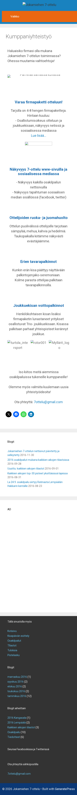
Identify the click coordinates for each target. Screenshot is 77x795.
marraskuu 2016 (17, 676)
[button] (11, 350)
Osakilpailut (14, 640)
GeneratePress (65, 789)
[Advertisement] (38, 563)
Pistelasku (13, 655)
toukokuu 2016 (16, 691)
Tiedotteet (13, 737)
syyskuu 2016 (15, 681)
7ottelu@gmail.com (48, 402)
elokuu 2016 (14, 686)
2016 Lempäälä (16, 722)
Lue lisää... (38, 135)
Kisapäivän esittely (18, 635)
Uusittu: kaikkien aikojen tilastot (25, 468)
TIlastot (11, 645)
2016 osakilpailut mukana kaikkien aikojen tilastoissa (38, 459)
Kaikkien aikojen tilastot (21, 727)
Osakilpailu (13, 732)
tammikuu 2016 (16, 696)
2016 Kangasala (16, 717)
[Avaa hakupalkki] (73, 14)
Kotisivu (12, 631)
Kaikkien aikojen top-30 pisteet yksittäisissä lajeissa (37, 473)
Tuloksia (12, 650)
